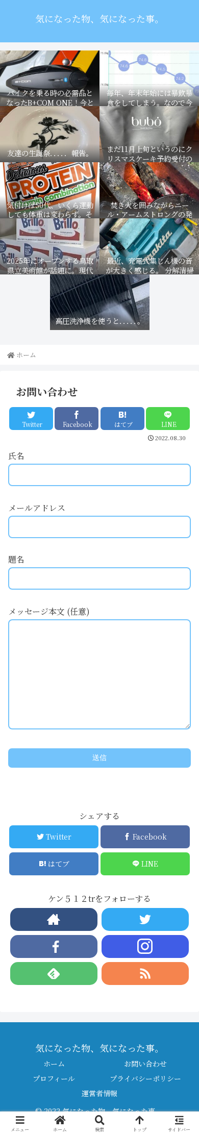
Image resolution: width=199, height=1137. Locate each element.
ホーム (54, 1063)
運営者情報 (99, 1093)
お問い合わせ (145, 1063)
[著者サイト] (54, 919)
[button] (178, 963)
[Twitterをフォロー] (145, 919)
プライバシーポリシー (145, 1078)
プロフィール (54, 1078)
